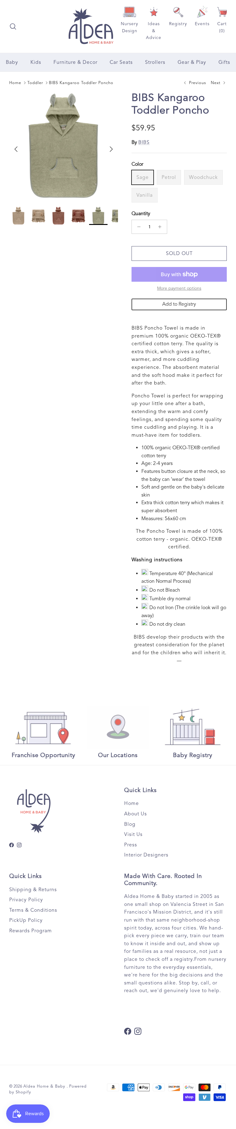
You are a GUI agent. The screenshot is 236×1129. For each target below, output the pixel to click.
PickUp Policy (26, 920)
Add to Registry (179, 304)
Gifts (224, 62)
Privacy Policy (26, 900)
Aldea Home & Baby (45, 1086)
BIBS (144, 142)
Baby (12, 62)
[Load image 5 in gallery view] (63, 146)
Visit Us (133, 834)
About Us (135, 814)
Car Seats (121, 62)
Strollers (155, 62)
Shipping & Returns (33, 890)
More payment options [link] (179, 288)
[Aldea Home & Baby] (91, 26)
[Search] (13, 26)
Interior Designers (146, 855)
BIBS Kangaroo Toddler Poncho (81, 82)
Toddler (35, 82)
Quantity (141, 214)
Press (130, 845)
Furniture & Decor (75, 62)
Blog (130, 824)
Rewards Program (30, 931)
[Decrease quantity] (137, 227)
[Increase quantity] (161, 227)
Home (15, 82)
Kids (35, 62)
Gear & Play (192, 62)
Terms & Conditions (33, 910)
